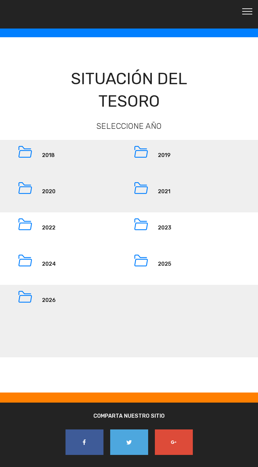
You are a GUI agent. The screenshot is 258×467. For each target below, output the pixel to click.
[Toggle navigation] (247, 11)
